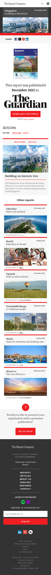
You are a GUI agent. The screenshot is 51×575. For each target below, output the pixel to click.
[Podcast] (28, 502)
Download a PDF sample (25, 114)
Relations (19, 142)
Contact (25, 489)
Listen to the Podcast (25, 497)
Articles (17, 133)
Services (25, 482)
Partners (25, 486)
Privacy (25, 465)
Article (32, 142)
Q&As (25, 133)
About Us (25, 479)
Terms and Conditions (25, 462)
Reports (25, 473)
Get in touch (25, 431)
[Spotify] (23, 502)
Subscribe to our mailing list (25, 508)
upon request (29, 119)
